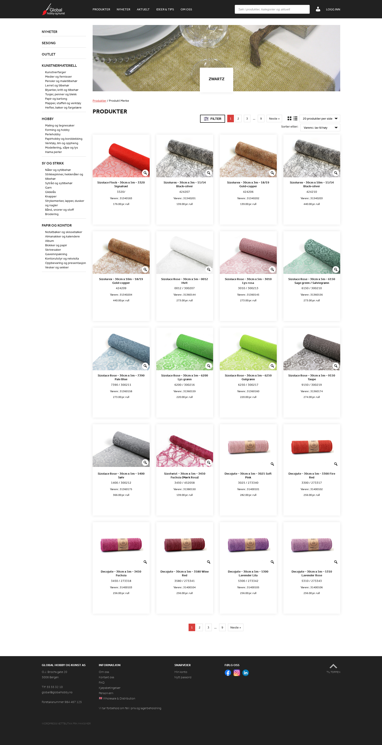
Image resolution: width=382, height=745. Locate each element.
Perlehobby (53, 134)
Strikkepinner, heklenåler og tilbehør (64, 176)
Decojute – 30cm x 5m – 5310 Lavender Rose (312, 573)
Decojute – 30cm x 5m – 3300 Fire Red (311, 475)
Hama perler (53, 152)
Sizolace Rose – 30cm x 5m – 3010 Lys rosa (248, 281)
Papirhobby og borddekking (63, 139)
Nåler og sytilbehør (58, 170)
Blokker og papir (56, 245)
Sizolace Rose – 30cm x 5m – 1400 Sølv (121, 475)
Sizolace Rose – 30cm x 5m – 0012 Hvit (184, 281)
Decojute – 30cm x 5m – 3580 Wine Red (184, 573)
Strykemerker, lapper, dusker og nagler (64, 203)
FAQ (102, 682)
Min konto (180, 672)
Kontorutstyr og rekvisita (62, 258)
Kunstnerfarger (55, 72)
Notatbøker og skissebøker (63, 232)
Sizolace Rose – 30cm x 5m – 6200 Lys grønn (184, 377)
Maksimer (84, 723)
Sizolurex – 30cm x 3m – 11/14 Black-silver (185, 184)
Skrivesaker (53, 250)
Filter (215, 118)
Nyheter (123, 9)
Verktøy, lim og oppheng (61, 143)
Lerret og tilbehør (57, 85)
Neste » (274, 118)
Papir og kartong (56, 99)
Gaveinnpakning (56, 254)
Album (49, 241)
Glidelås (50, 192)
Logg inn (333, 9)
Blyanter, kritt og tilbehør (61, 90)
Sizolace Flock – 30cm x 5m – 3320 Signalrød (121, 184)
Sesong (49, 43)
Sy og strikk (53, 163)
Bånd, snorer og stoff (59, 210)
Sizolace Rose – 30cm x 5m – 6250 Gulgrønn (248, 377)
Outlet (48, 54)
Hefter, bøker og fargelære (63, 107)
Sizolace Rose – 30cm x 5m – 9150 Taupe (311, 377)
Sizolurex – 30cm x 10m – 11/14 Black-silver (312, 184)
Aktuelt (143, 9)
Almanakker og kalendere (62, 236)
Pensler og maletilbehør (61, 81)
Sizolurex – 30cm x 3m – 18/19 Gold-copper (248, 184)
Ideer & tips (165, 9)
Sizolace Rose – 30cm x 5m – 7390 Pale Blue (121, 377)
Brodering (52, 214)
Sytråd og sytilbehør (59, 183)
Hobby (48, 119)
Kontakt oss (106, 677)
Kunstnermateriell (59, 65)
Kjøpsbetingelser (109, 688)
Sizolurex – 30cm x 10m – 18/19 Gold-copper (121, 281)
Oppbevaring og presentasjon (65, 263)
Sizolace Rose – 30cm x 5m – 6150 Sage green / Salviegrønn (311, 281)
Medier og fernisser (58, 76)
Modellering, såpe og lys (61, 147)
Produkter (101, 9)
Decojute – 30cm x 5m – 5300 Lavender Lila (248, 573)
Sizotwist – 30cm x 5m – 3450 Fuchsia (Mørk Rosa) (184, 475)
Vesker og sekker (57, 267)
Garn (48, 187)
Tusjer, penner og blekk (61, 94)
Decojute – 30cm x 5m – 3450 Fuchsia (121, 573)
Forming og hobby (57, 130)
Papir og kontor (57, 225)
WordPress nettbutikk (57, 723)
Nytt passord (182, 677)
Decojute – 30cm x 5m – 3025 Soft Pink (248, 475)
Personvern (106, 693)
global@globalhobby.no (57, 692)
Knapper (51, 196)
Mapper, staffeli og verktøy (63, 103)
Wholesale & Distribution (118, 698)
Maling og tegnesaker (59, 125)
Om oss (186, 9)
